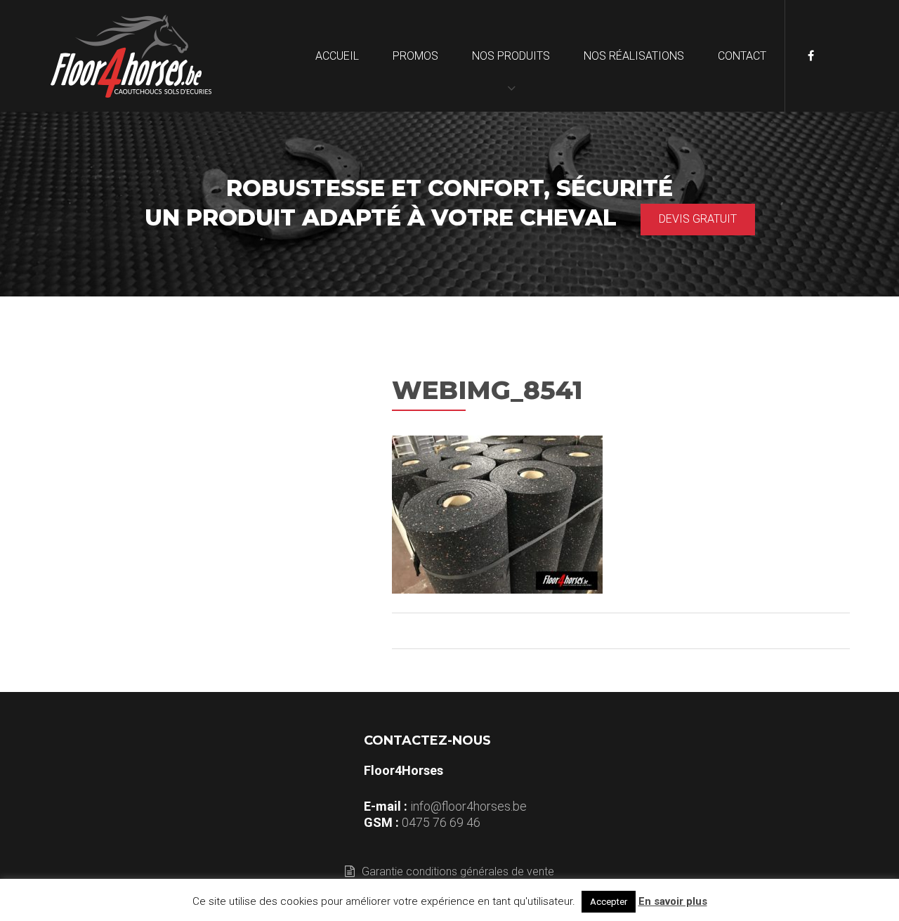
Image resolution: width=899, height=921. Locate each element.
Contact (742, 56)
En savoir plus (672, 901)
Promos (415, 56)
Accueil (337, 56)
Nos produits (511, 56)
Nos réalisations (634, 56)
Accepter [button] (608, 901)
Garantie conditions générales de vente (458, 871)
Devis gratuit (698, 219)
